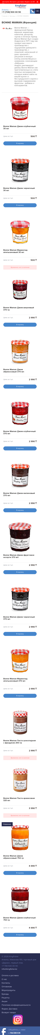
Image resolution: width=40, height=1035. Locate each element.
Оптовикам (7, 986)
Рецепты (6, 997)
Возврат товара (9, 1012)
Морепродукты (8, 990)
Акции (4, 1001)
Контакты (6, 983)
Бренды (5, 994)
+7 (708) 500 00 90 (11, 12)
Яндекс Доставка (9, 1009)
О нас (4, 979)
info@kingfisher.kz (9, 969)
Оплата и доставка (10, 975)
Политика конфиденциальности (16, 1005)
